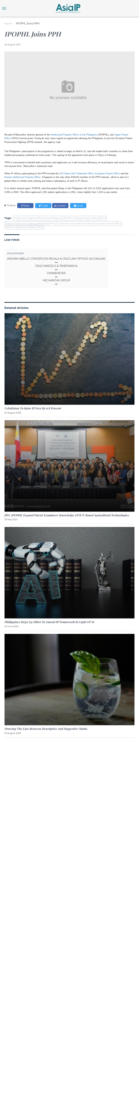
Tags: (7, 218)
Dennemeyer (56, 273)
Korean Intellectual (14, 177)
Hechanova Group (56, 280)
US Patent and (67, 173)
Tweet (44, 205)
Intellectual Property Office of (66, 134)
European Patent (104, 173)
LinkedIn (61, 205)
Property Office (33, 177)
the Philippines (90, 134)
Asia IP (8, 23)
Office (116, 173)
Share (26, 205)
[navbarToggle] (4, 8)
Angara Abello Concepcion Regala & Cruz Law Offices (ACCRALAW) (56, 258)
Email (79, 205)
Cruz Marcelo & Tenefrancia (56, 266)
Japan (117, 134)
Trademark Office (84, 173)
